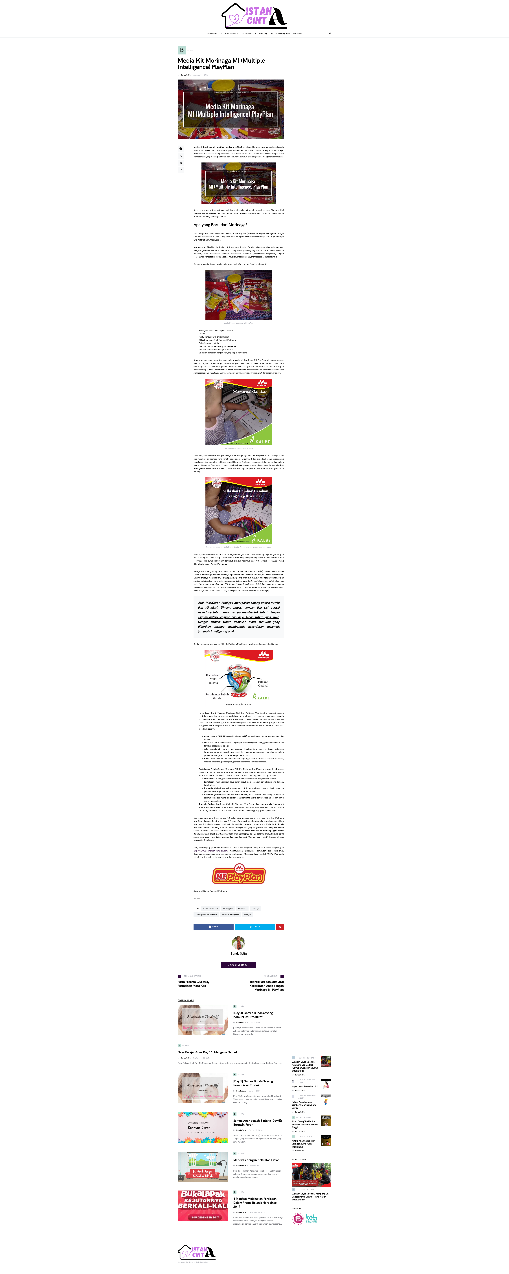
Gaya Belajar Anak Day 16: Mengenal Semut (207, 1052)
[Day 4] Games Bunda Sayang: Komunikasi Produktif (253, 1015)
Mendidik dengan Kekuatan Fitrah (256, 1160)
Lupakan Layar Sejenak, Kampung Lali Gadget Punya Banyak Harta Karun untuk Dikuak (305, 1066)
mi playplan (228, 909)
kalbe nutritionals (210, 909)
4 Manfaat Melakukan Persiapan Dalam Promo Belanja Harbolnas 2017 (255, 1203)
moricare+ (242, 909)
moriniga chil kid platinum (206, 915)
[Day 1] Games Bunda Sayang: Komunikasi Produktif (253, 1083)
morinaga (255, 909)
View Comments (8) (237, 965)
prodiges (247, 915)
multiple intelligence (230, 915)
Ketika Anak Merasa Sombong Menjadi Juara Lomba (304, 1105)
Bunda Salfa (185, 75)
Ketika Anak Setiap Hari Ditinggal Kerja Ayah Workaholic (303, 1143)
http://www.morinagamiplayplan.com (211, 850)
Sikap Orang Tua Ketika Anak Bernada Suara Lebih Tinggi (304, 1124)
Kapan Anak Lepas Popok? (305, 1086)
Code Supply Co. (202, 1262)
